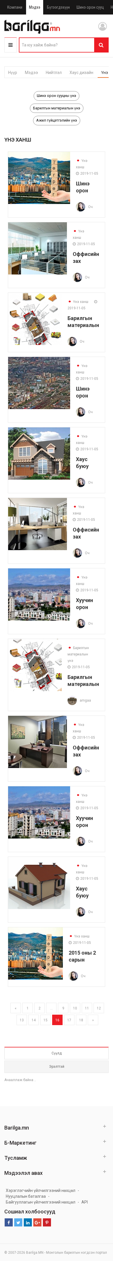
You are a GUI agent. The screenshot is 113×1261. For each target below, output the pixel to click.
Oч (90, 207)
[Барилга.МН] (32, 27)
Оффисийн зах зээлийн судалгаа (86, 257)
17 (69, 1020)
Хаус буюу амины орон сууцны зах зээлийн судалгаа (87, 462)
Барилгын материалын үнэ (56, 108)
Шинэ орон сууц (90, 7)
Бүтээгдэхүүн (58, 7)
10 (75, 1008)
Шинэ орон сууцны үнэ (56, 95)
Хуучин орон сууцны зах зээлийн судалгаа (87, 603)
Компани (14, 7)
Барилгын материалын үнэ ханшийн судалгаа (83, 321)
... (51, 1008)
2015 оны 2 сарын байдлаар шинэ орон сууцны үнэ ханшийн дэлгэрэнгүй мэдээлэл (84, 956)
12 (99, 1008)
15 (45, 1020)
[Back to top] (97, 1227)
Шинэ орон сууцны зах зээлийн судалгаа (87, 187)
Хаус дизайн (81, 72)
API (84, 1202)
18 (81, 1020)
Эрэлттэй (56, 1067)
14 (34, 1020)
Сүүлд (57, 1053)
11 (87, 1008)
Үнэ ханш (82, 164)
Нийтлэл (54, 72)
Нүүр (12, 72)
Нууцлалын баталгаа (26, 1196)
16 (57, 1020)
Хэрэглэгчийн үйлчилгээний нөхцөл (40, 1190)
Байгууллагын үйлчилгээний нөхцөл (40, 1202)
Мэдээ (34, 7)
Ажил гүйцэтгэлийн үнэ (56, 120)
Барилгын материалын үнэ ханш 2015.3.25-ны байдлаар (83, 680)
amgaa (85, 700)
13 (22, 1020)
